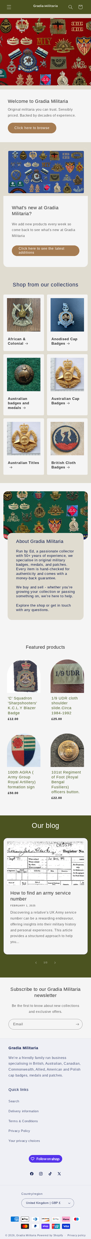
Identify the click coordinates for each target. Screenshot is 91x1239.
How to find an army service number (40, 896)
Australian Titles (23, 463)
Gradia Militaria (26, 1235)
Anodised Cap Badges (64, 341)
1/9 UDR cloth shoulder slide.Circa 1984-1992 (64, 705)
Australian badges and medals (18, 403)
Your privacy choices (24, 1141)
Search (13, 1101)
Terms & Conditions (23, 1121)
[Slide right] (55, 962)
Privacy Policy (19, 1131)
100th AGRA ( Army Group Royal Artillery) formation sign (22, 779)
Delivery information (23, 1111)
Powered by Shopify (50, 1235)
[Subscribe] (77, 1024)
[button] (9, 7)
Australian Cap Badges (65, 400)
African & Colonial (17, 341)
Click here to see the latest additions (41, 251)
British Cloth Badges (63, 465)
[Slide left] (36, 962)
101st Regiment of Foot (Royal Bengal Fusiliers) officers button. (66, 782)
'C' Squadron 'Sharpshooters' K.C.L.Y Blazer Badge (22, 705)
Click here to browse (32, 128)
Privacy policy (76, 1235)
